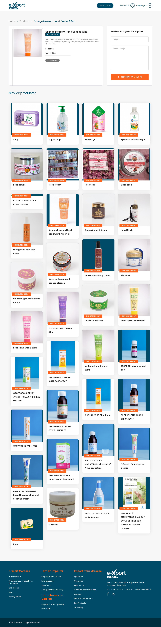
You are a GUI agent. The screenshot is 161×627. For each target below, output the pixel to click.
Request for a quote (131, 77)
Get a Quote (105, 6)
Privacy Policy (15, 596)
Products (24, 21)
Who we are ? (15, 576)
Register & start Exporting (53, 604)
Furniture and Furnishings (85, 589)
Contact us (14, 588)
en (150, 5)
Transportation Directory (52, 589)
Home (12, 21)
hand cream (52, 60)
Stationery (78, 607)
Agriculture (79, 585)
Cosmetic (78, 581)
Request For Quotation (51, 576)
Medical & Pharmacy (83, 598)
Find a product (48, 581)
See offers (46, 585)
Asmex (19, 622)
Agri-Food (78, 576)
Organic (77, 594)
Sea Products (80, 603)
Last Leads (46, 608)
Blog (10, 592)
